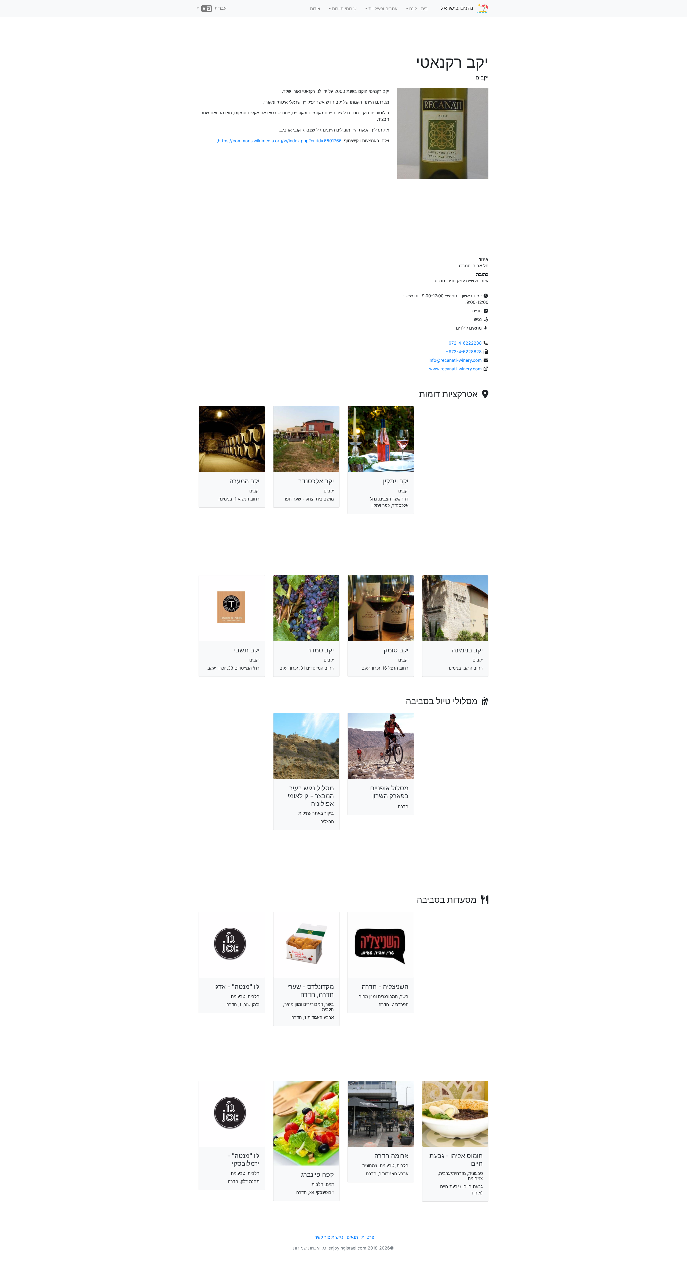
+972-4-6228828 (464, 351)
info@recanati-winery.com (455, 360)
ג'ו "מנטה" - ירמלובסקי (243, 1159)
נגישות (337, 1237)
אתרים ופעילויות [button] (382, 8)
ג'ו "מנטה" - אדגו (237, 987)
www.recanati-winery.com (455, 368)
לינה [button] (413, 8)
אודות (315, 8)
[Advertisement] (343, 37)
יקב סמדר (321, 650)
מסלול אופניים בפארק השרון (389, 792)
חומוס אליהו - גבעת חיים (456, 1159)
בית (424, 8)
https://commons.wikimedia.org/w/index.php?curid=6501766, (279, 140)
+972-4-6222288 (464, 343)
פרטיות (367, 1237)
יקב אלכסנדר (316, 481)
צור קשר (322, 1237)
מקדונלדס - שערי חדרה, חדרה (310, 990)
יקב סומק (396, 650)
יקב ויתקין (395, 481)
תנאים (352, 1237)
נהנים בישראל (457, 8)
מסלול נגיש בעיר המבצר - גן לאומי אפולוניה (311, 796)
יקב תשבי (247, 650)
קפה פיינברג (317, 1174)
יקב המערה (244, 481)
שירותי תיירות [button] (344, 8)
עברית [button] (219, 8)
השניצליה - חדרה (385, 987)
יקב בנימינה (467, 650)
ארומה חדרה (391, 1156)
